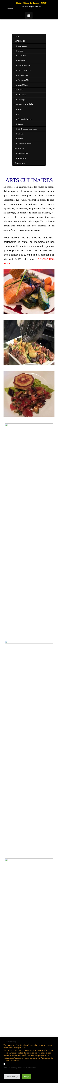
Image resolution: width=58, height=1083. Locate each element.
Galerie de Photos (24, 153)
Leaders (20, 51)
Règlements (21, 61)
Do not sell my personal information (20, 1067)
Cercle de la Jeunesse (25, 119)
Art (19, 114)
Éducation (21, 134)
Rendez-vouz (22, 158)
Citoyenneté (22, 95)
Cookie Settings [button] (12, 1077)
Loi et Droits (22, 56)
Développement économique (27, 129)
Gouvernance (22, 46)
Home (17, 36)
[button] (29, 15)
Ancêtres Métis (23, 75)
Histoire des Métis (24, 80)
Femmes (20, 139)
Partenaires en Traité (24, 65)
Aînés (20, 109)
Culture (20, 124)
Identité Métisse (23, 85)
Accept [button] (26, 1077)
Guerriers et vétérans (25, 144)
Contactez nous (20, 163)
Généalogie (21, 100)
